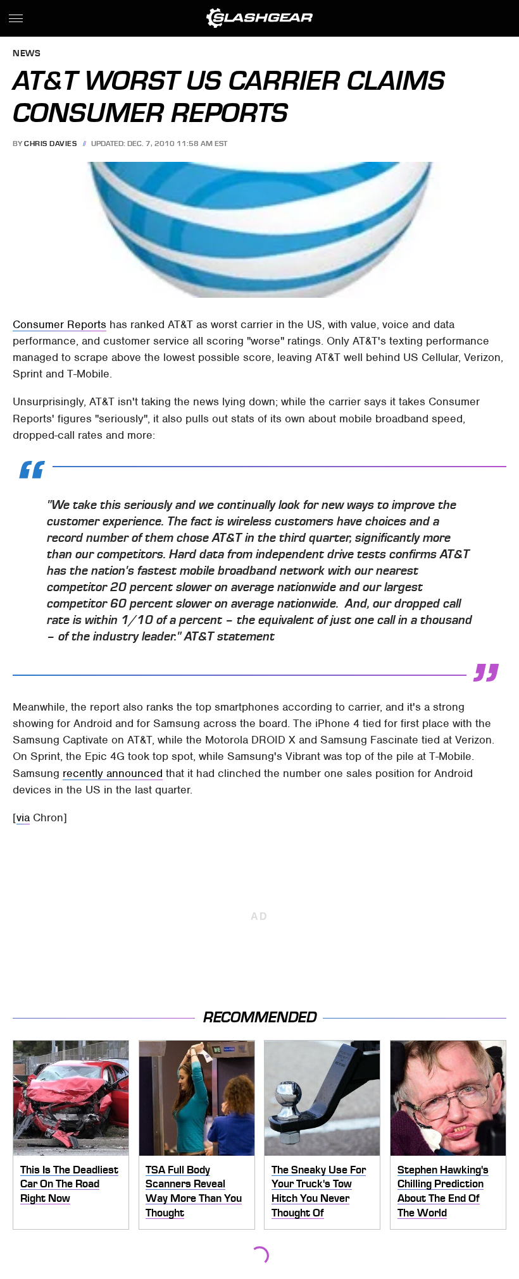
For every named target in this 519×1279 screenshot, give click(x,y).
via (23, 817)
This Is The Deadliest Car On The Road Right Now (69, 1183)
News (27, 54)
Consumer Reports (59, 324)
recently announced (113, 773)
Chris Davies (50, 143)
